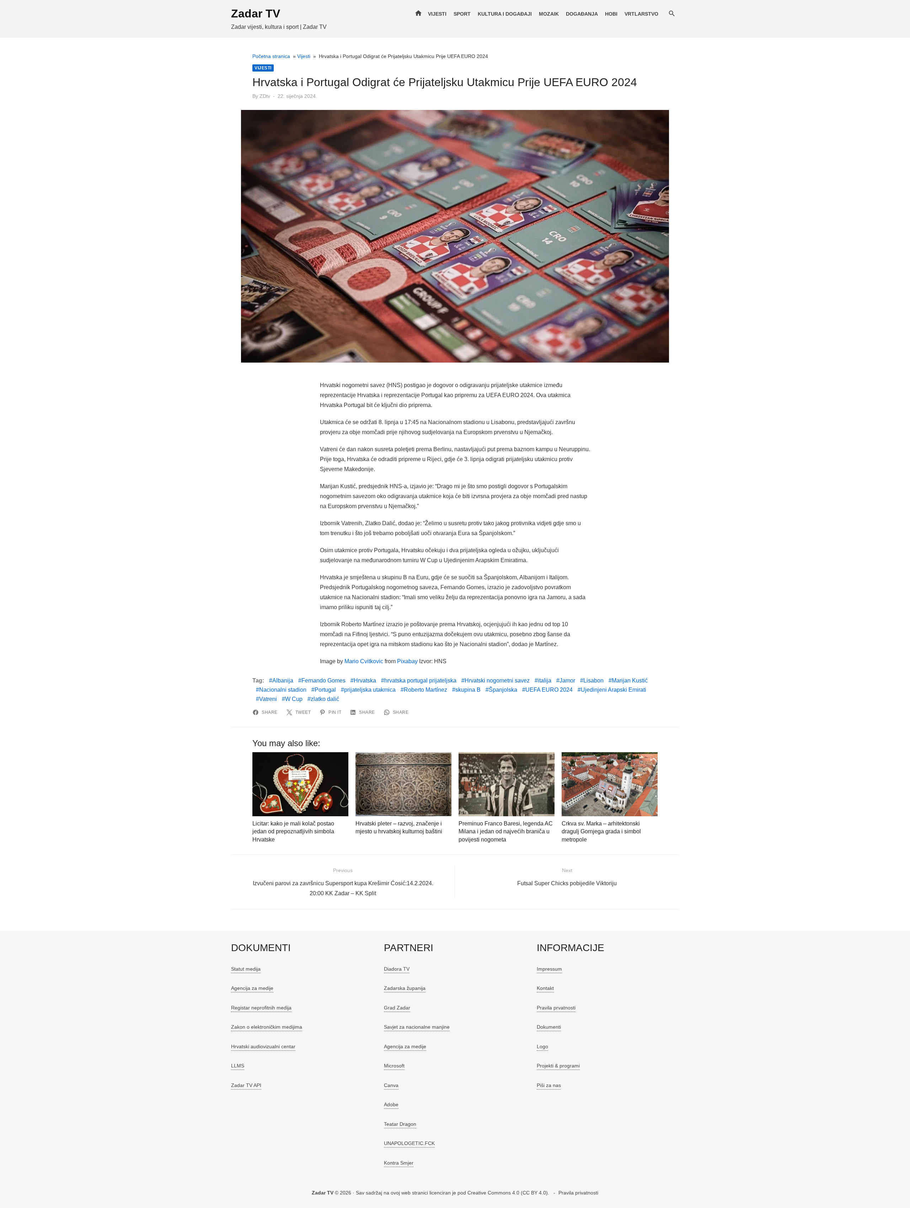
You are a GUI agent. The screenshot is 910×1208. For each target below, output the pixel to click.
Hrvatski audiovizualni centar (263, 1046)
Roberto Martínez (425, 690)
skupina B (468, 690)
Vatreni (268, 699)
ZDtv (264, 96)
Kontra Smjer (398, 1163)
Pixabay (407, 661)
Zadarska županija (404, 988)
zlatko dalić (325, 699)
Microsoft (394, 1066)
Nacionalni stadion (282, 690)
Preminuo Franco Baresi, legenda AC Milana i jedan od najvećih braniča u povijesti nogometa (506, 832)
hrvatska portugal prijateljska (420, 680)
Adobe (391, 1104)
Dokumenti (549, 1027)
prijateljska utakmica (370, 690)
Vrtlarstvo (641, 14)
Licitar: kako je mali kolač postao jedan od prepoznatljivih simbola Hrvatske (293, 832)
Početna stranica (271, 56)
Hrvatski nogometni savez (497, 680)
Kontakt (545, 988)
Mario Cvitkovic (363, 661)
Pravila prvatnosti (556, 1008)
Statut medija (246, 969)
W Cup (294, 699)
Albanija (282, 680)
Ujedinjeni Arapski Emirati (613, 690)
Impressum (549, 969)
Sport (462, 14)
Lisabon (593, 680)
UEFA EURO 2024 (549, 690)
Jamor (567, 680)
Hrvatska (365, 680)
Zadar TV (255, 13)
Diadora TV (397, 969)
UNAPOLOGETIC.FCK (409, 1143)
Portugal (325, 690)
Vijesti (437, 14)
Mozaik (549, 14)
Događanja (582, 14)
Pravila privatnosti (578, 1193)
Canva (391, 1085)
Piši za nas (549, 1085)
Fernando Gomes (323, 680)
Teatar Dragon (400, 1124)
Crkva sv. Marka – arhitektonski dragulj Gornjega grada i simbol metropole (601, 832)
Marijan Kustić (630, 680)
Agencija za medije (252, 988)
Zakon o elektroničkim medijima (266, 1027)
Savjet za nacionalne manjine (417, 1027)
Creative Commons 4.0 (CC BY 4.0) (507, 1193)
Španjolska (503, 690)
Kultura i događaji (505, 14)
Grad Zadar (397, 1008)
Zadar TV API (246, 1085)
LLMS (237, 1066)
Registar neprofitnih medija (261, 1008)
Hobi (611, 14)
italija (544, 680)
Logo (542, 1046)
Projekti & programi (558, 1066)
